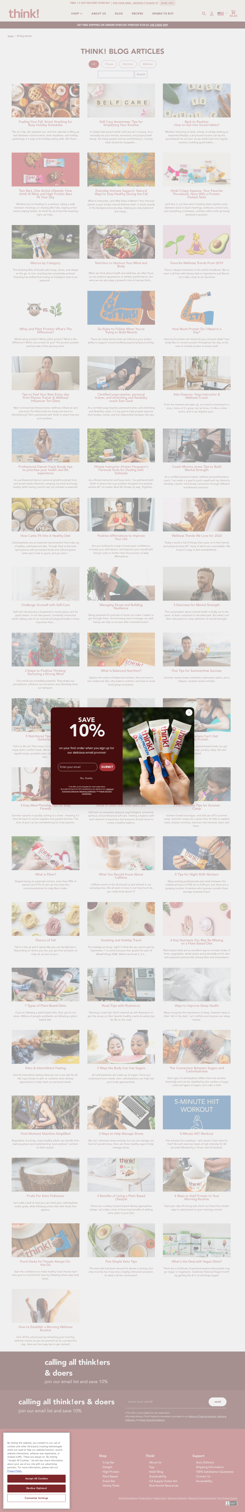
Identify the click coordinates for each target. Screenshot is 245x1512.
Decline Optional (36, 1488)
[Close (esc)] (189, 712)
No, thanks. (86, 778)
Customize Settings (36, 1497)
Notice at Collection (87, 791)
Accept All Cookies (36, 1478)
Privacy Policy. (14, 1471)
